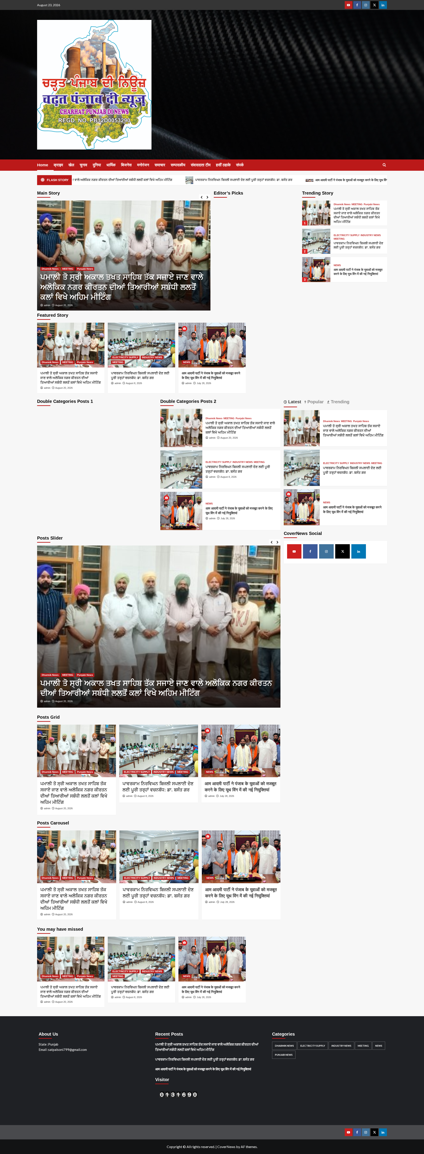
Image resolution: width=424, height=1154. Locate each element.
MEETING (100, 279)
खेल (71, 165)
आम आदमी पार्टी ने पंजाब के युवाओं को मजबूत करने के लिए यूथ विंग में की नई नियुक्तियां (295, 180)
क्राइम (58, 165)
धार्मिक (110, 165)
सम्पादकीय (178, 165)
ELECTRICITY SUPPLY (55, 279)
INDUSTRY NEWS (81, 279)
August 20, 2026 (64, 388)
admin (47, 305)
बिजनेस (126, 165)
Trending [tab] (339, 401)
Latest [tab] (294, 401)
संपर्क (240, 165)
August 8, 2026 (63, 305)
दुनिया (97, 165)
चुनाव (83, 165)
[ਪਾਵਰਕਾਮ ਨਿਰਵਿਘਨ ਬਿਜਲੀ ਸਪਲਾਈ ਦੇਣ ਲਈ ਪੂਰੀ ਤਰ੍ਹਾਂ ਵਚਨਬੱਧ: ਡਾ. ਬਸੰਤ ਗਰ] (123, 256)
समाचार (160, 165)
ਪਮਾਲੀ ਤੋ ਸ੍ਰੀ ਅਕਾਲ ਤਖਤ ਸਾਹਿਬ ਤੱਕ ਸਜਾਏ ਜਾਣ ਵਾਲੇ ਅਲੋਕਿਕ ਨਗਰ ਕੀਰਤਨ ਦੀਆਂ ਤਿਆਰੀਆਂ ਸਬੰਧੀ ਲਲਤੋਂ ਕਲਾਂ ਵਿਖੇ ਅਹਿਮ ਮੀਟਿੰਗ (70, 377)
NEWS (337, 265)
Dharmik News (342, 204)
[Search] (384, 165)
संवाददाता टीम (200, 165)
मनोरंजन (143, 165)
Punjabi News (372, 204)
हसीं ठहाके (223, 165)
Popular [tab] (315, 401)
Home (42, 165)
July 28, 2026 (204, 383)
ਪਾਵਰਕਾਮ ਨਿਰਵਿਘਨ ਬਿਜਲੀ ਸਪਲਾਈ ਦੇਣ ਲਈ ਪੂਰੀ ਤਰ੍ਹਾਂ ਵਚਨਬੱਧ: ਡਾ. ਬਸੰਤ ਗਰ (177, 180)
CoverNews (226, 1147)
